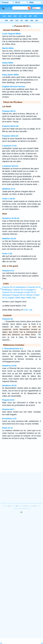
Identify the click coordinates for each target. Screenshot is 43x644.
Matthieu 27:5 (8, 189)
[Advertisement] (21, 459)
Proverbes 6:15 (9, 418)
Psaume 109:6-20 (10, 136)
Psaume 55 (7, 319)
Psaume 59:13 (8, 111)
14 (5, 321)
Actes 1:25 (7, 253)
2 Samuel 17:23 (9, 146)
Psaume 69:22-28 (10, 126)
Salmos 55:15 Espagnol (23, 290)
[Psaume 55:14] (3, 294)
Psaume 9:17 (8, 271)
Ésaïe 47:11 (7, 428)
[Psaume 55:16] (40, 294)
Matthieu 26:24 (9, 238)
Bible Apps (20, 298)
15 (22, 326)
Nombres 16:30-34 (10, 218)
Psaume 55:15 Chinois (22, 295)
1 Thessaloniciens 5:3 (12, 348)
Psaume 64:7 (8, 409)
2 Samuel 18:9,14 (10, 166)
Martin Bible (8, 48)
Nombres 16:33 (9, 385)
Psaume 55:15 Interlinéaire (14, 287)
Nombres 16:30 (9, 366)
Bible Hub (31, 298)
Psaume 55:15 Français (12, 292)
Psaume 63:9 (8, 400)
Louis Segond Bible (11, 34)
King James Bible (10, 75)
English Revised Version (13, 86)
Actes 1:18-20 (8, 199)
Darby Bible (7, 63)
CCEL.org (27, 310)
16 (38, 334)
